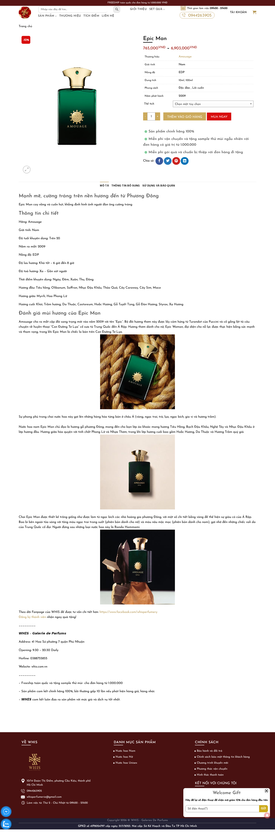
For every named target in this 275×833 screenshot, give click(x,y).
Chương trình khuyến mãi (212, 763)
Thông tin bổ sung (125, 185)
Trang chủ (25, 26)
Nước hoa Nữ (124, 757)
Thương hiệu (70, 16)
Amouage (185, 56)
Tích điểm (91, 16)
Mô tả (104, 185)
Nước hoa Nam (125, 751)
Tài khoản (238, 12)
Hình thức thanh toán (210, 775)
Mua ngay (219, 116)
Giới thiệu (138, 9)
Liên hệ (108, 16)
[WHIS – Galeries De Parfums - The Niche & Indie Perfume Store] (25, 12)
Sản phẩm (46, 16)
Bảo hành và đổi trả (209, 751)
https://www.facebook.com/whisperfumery (128, 612)
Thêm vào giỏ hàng (184, 117)
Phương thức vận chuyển (212, 769)
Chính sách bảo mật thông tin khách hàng (223, 757)
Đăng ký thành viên (32, 617)
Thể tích (149, 103)
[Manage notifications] (267, 815)
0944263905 (200, 15)
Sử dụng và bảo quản (158, 185)
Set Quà (155, 9)
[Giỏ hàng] (254, 13)
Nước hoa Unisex (126, 763)
